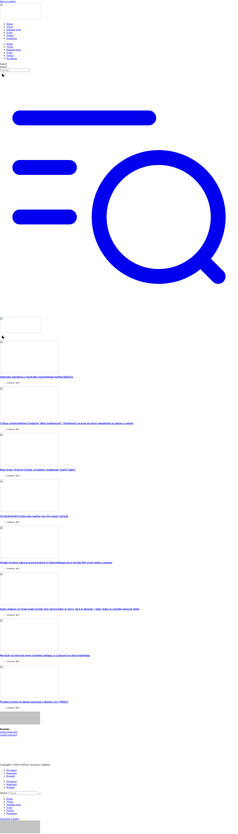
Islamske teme (13, 29)
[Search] (39, 793)
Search (3, 64)
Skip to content (7, 1)
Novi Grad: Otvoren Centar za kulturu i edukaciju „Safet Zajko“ (38, 469)
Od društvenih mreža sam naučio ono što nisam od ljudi (34, 516)
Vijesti (9, 26)
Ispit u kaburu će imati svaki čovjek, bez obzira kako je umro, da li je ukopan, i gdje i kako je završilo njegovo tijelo (69, 609)
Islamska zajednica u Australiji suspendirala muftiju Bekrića (36, 377)
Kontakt (10, 776)
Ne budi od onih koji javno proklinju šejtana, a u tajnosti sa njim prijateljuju (45, 655)
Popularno (11, 38)
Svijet (9, 32)
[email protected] (8, 732)
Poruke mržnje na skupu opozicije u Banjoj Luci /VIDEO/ (34, 701)
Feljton (10, 35)
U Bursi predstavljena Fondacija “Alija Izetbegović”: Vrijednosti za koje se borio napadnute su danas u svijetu (66, 423)
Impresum (11, 773)
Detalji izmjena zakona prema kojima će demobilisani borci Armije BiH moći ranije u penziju (56, 562)
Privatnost (11, 770)
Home (9, 23)
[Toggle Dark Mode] (3, 75)
